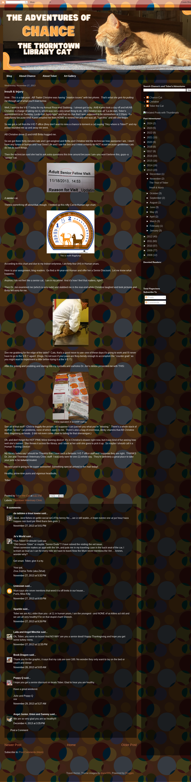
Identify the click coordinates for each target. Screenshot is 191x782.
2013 (150, 170)
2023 (150, 128)
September (156, 198)
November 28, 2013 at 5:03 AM (29, 667)
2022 (150, 132)
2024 (150, 123)
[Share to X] (56, 495)
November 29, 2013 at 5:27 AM (29, 703)
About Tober (50, 76)
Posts (150, 297)
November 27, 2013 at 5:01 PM (29, 525)
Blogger (129, 773)
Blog (9, 76)
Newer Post (12, 745)
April (152, 216)
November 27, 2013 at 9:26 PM (29, 621)
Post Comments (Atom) (31, 752)
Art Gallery (70, 76)
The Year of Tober (158, 182)
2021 (150, 137)
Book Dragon (21, 655)
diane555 (106, 773)
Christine (154, 101)
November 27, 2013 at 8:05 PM (29, 598)
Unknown (18, 586)
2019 (150, 146)
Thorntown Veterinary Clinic (27, 500)
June (153, 207)
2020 (150, 142)
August (154, 202)
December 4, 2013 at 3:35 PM (29, 723)
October (154, 193)
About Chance (27, 76)
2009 (150, 250)
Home (71, 745)
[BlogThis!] (53, 495)
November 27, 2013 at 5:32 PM (29, 575)
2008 (150, 255)
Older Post (129, 745)
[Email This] (50, 495)
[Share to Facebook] (59, 495)
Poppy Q (18, 678)
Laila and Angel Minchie (26, 632)
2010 (150, 246)
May (152, 212)
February (155, 226)
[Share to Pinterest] (62, 495)
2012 (150, 236)
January (154, 230)
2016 (150, 156)
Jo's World (19, 536)
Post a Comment (19, 730)
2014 (150, 165)
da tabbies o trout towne (27, 513)
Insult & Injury (156, 187)
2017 (150, 151)
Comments (153, 302)
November (155, 178)
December (155, 174)
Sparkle (17, 609)
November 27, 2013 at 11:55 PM (30, 644)
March (153, 221)
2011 (150, 241)
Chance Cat (155, 97)
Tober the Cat (156, 106)
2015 (150, 160)
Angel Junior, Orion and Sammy (31, 714)
